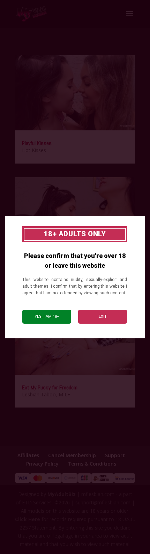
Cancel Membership (72, 455)
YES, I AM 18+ (47, 316)
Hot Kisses (34, 150)
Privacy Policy (42, 463)
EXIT (103, 316)
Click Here (27, 519)
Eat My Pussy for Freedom (49, 387)
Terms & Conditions (92, 463)
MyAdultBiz (61, 494)
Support (115, 455)
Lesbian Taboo (39, 394)
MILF (64, 394)
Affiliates (28, 455)
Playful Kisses (37, 143)
